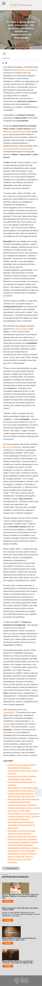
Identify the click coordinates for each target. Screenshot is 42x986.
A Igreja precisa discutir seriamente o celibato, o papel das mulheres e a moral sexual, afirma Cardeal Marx (24, 808)
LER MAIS (7, 901)
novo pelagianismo (14, 447)
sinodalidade (9, 712)
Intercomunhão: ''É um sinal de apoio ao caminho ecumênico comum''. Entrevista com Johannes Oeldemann (24, 816)
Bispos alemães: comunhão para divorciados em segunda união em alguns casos (21, 825)
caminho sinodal (21, 329)
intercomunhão (9, 149)
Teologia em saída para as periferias (22, 836)
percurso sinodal (26, 149)
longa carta (11, 132)
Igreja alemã (23, 132)
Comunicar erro (11, 868)
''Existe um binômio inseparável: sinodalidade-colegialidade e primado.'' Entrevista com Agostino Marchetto (23, 848)
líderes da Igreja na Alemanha (24, 70)
